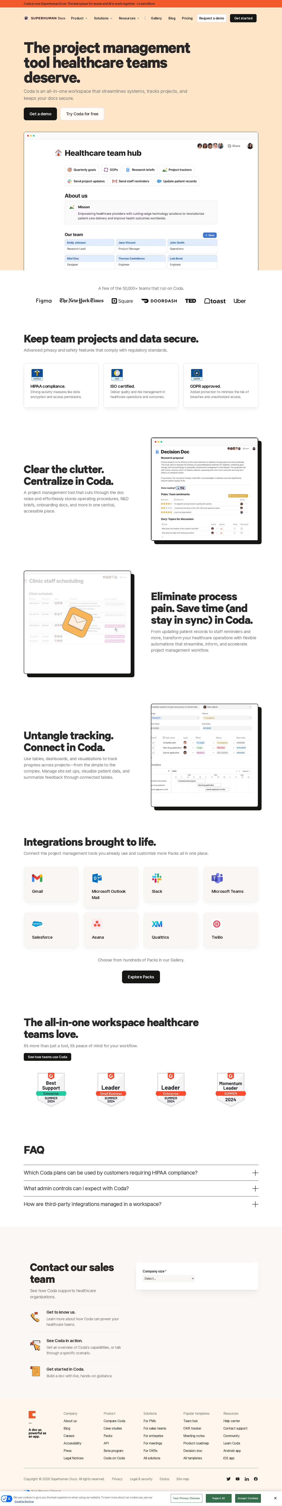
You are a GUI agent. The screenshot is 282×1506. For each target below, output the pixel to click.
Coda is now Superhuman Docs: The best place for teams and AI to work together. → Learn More (89, 3)
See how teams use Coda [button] (47, 1057)
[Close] (275, 1498)
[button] (240, 1428)
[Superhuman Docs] (45, 18)
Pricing (187, 18)
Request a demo (211, 18)
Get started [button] (243, 18)
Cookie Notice (24, 1501)
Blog (171, 18)
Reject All (218, 1498)
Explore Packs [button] (141, 976)
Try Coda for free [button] (82, 113)
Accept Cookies (248, 1498)
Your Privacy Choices (45, 1491)
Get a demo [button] (40, 113)
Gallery (156, 18)
